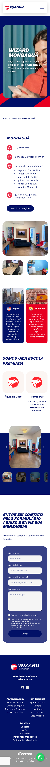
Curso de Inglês (15, 705)
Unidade (15, 118)
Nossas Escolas (15, 712)
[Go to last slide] (7, 447)
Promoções (37, 712)
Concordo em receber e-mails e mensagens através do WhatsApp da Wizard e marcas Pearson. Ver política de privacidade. (26, 623)
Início (5, 118)
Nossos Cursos (15, 702)
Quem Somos (37, 702)
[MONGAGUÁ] (14, 7)
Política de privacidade (25, 740)
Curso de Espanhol (15, 709)
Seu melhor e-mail (18, 577)
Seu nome (13, 553)
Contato (25, 726)
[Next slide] (43, 447)
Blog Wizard (37, 715)
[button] (7, 477)
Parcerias (25, 733)
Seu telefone (15, 565)
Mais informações (20, 208)
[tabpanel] (25, 61)
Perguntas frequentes (25, 736)
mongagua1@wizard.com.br (29, 156)
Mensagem (14, 589)
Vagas (25, 730)
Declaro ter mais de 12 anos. (24, 615)
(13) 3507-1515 (21, 147)
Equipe (37, 705)
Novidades (37, 709)
